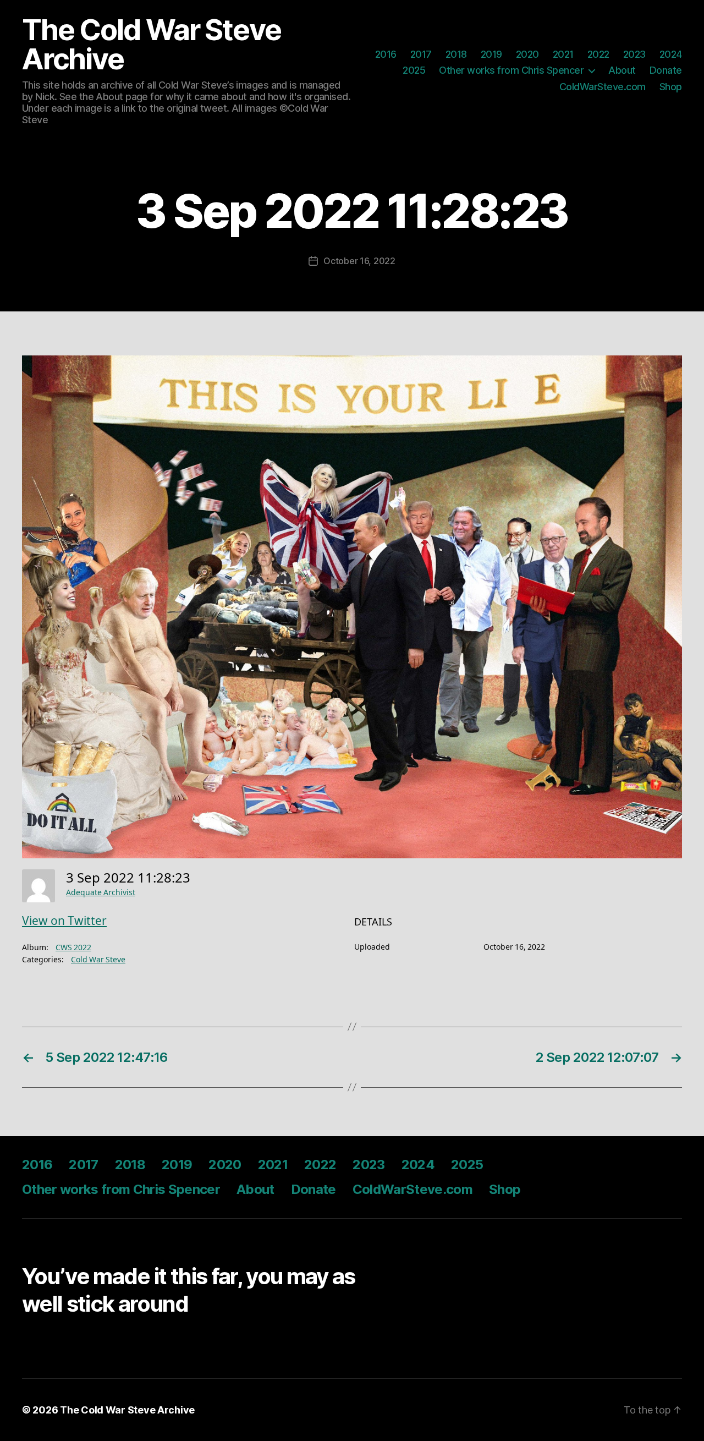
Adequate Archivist (100, 892)
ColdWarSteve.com (602, 86)
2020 (527, 54)
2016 (386, 54)
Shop (670, 86)
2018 (456, 54)
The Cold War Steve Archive (151, 44)
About (622, 70)
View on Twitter (64, 921)
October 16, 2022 (359, 260)
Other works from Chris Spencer (511, 70)
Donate (666, 70)
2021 (563, 54)
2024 (670, 54)
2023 (634, 54)
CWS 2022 (73, 947)
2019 (491, 54)
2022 (598, 54)
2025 (414, 70)
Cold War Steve (98, 960)
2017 (421, 54)
